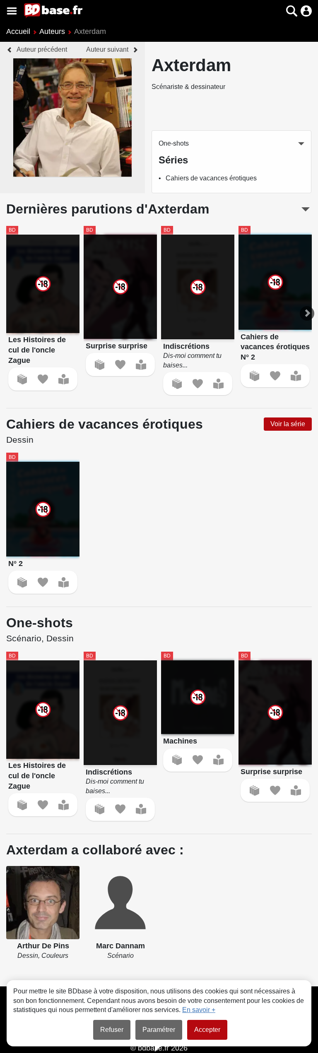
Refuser (111, 1029)
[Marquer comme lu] (63, 379)
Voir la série (287, 423)
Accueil (18, 31)
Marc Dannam (120, 946)
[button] (277, 11)
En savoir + (198, 1009)
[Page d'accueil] (53, 11)
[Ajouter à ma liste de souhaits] (43, 379)
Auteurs (52, 31)
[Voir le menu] (11, 11)
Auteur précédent (42, 49)
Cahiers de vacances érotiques (211, 178)
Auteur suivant (107, 49)
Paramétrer (158, 1029)
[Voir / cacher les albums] (305, 209)
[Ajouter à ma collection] (22, 379)
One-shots (174, 143)
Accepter (207, 1029)
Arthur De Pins (43, 946)
